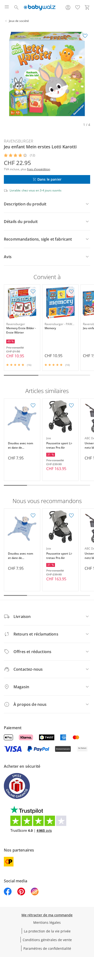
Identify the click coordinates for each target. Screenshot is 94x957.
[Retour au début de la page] (89, 923)
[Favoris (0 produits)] (78, 7)
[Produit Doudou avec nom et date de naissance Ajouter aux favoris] (33, 405)
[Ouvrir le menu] (7, 7)
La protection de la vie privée (47, 931)
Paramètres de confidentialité (47, 948)
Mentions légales (47, 922)
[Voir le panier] (87, 7)
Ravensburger (18, 141)
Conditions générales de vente (47, 939)
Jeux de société (19, 21)
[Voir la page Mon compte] (68, 7)
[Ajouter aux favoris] (85, 36)
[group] (47, 74)
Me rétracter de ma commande (47, 915)
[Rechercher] (16, 7)
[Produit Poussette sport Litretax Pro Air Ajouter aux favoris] (71, 405)
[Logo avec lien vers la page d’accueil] (39, 7)
